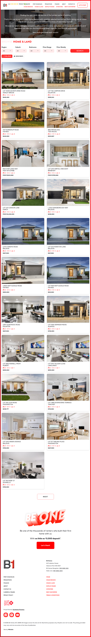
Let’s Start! (45, 545)
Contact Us (71, 4)
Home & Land (39, 7)
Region (4, 47)
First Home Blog (37, 4)
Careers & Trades (9, 592)
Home (48, 577)
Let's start (82, 5)
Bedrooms (32, 47)
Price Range (47, 47)
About (64, 4)
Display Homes (49, 7)
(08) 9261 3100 (58, 571)
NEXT (45, 497)
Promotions (48, 4)
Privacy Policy (8, 595)
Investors (59, 7)
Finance (57, 4)
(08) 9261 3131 (63, 568)
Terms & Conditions (52, 595)
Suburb (18, 47)
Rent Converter (70, 7)
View (23, 80)
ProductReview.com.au (19, 4)
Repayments (19, 56)
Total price (7, 56)
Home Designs (28, 7)
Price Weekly (61, 47)
